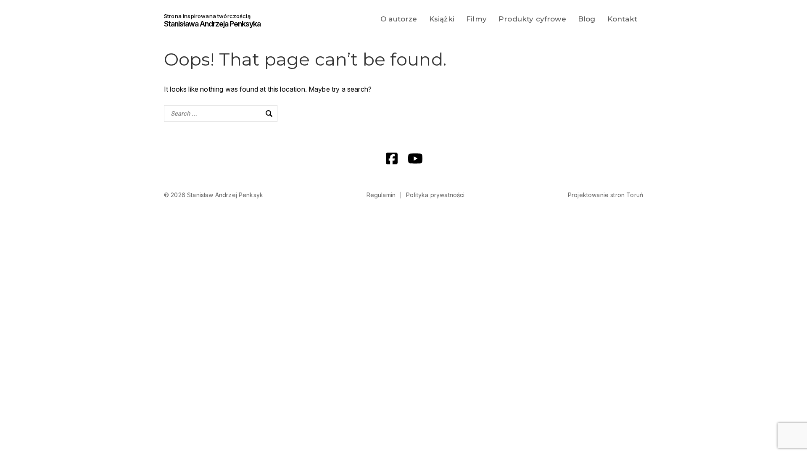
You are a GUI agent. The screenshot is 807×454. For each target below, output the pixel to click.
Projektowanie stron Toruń (605, 194)
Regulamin (381, 194)
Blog (587, 19)
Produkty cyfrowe (532, 19)
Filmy (476, 19)
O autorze (398, 19)
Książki (441, 19)
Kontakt (622, 19)
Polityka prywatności (435, 194)
